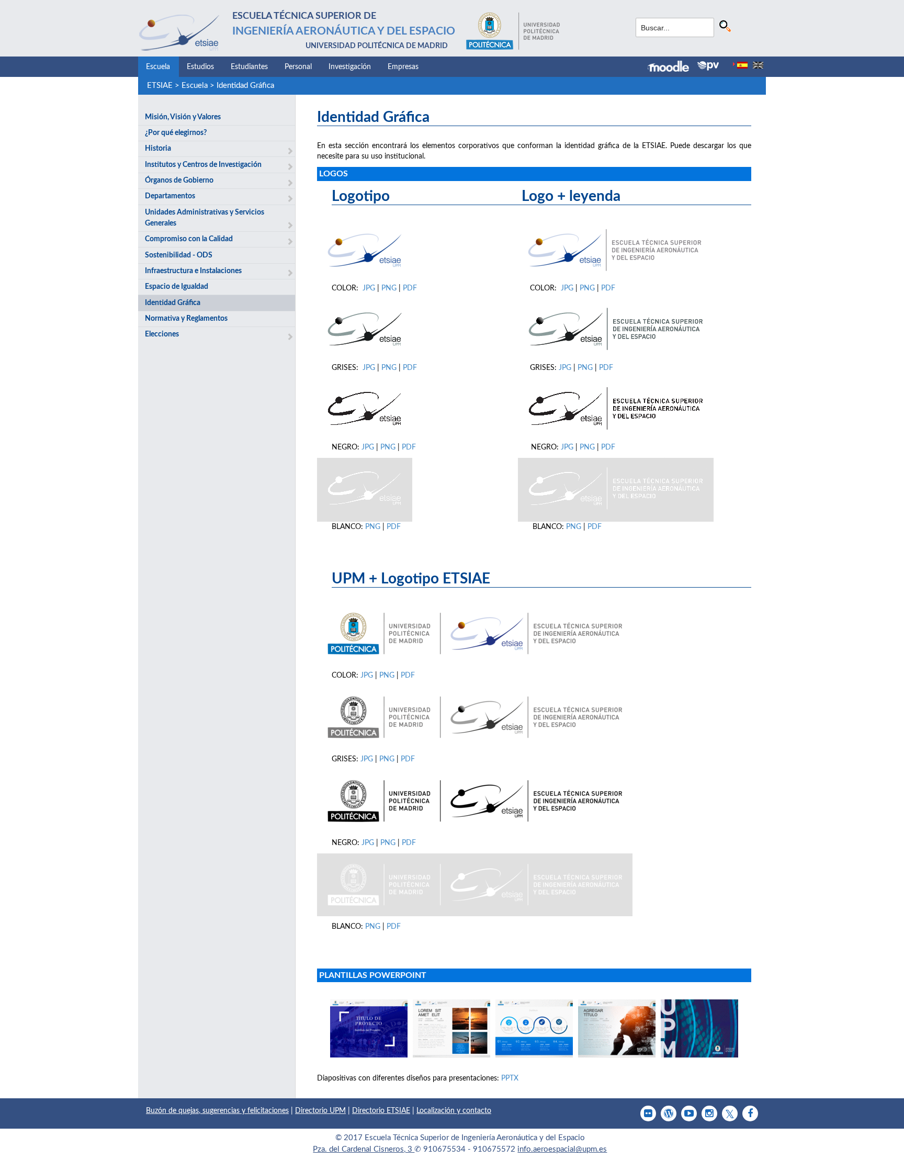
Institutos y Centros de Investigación (203, 164)
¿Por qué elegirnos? (176, 133)
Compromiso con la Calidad (189, 239)
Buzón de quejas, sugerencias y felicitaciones (217, 1111)
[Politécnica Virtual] (708, 66)
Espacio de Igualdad (176, 286)
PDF (410, 288)
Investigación (350, 67)
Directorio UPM (320, 1111)
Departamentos (170, 196)
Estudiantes (249, 67)
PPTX (509, 1078)
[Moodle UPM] (672, 67)
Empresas (403, 67)
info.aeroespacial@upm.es (562, 1149)
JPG (370, 288)
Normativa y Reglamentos (186, 318)
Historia (158, 148)
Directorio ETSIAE (381, 1111)
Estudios (200, 67)
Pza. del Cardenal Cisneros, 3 (363, 1149)
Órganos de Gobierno (179, 180)
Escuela (158, 67)
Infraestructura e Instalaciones (193, 271)
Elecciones (162, 334)
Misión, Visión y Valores (183, 117)
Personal (298, 67)
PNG (390, 288)
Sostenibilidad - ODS (178, 255)
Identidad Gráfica (245, 85)
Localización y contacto (453, 1111)
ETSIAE (160, 85)
